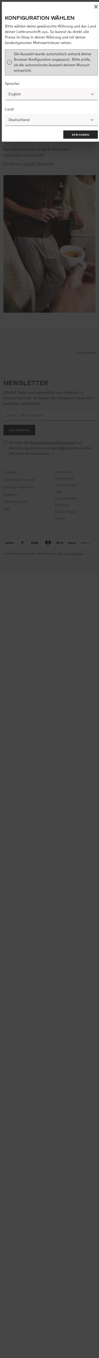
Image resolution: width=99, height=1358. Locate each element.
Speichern (81, 134)
